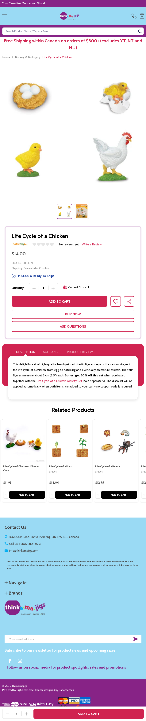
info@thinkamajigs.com (23, 550)
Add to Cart (59, 301)
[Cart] (142, 16)
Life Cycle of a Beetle (107, 466)
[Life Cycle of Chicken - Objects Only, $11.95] (24, 441)
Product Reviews (80, 352)
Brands (16, 593)
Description (25, 352)
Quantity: (18, 288)
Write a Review (92, 244)
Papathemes (66, 690)
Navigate (18, 582)
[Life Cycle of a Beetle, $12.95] (116, 441)
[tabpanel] (64, 211)
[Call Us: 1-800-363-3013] (135, 16)
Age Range (51, 352)
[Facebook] (10, 660)
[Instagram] (20, 660)
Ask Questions (73, 326)
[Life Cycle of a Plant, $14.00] (70, 441)
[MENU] (4, 16)
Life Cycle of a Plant (60, 466)
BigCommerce (25, 690)
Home (6, 57)
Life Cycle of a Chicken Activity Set (59, 381)
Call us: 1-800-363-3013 (25, 544)
